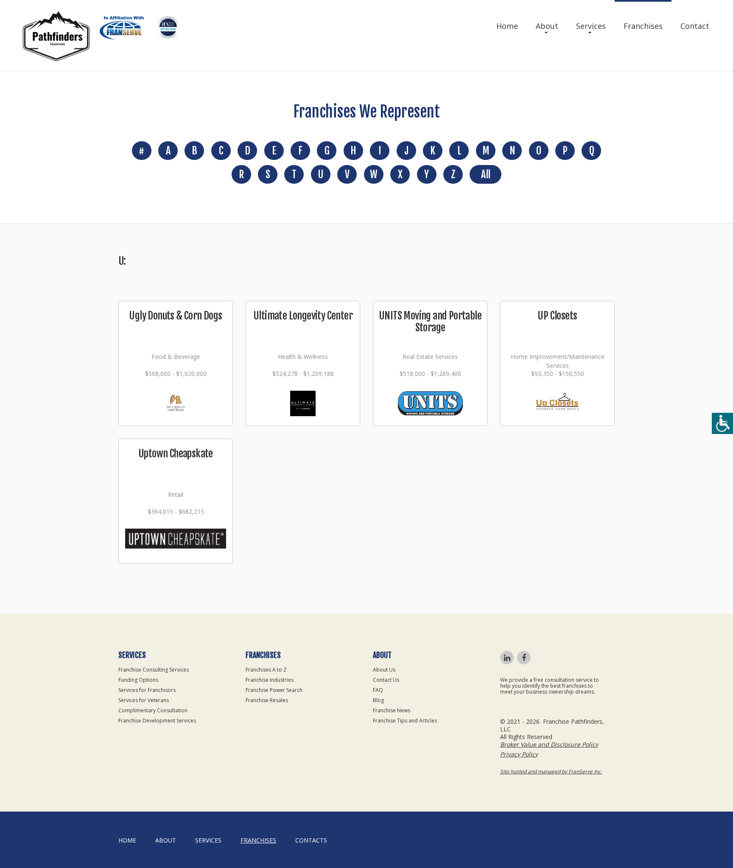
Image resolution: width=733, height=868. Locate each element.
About (547, 26)
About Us (384, 669)
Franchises (643, 26)
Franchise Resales (267, 700)
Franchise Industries (270, 679)
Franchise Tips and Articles (405, 720)
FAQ (378, 690)
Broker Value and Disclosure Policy (549, 744)
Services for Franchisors (147, 690)
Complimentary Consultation (152, 710)
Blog (378, 700)
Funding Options (138, 679)
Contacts (311, 840)
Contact (694, 26)
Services (591, 26)
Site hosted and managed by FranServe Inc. (551, 771)
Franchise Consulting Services (153, 669)
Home (507, 26)
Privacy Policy (519, 754)
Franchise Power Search (274, 690)
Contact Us (386, 679)
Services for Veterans (143, 700)
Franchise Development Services (157, 720)
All (485, 174)
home (127, 840)
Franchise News (391, 710)
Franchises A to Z (266, 669)
